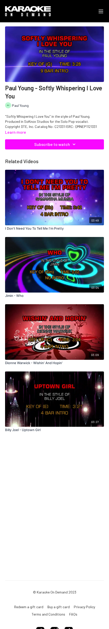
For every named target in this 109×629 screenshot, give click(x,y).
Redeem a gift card (28, 607)
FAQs (73, 614)
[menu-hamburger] (101, 11)
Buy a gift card (58, 607)
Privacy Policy (84, 607)
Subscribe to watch (52, 144)
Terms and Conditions (48, 614)
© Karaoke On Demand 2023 (54, 592)
